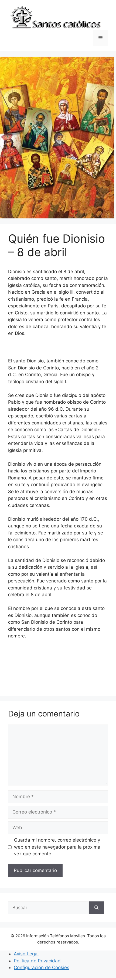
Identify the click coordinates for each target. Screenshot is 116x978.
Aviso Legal (26, 953)
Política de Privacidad (37, 960)
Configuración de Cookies (41, 967)
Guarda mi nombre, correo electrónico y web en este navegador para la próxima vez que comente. (57, 846)
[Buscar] (96, 907)
